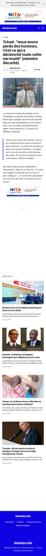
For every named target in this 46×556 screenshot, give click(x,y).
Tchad (5, 37)
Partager (37, 70)
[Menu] (43, 28)
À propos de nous (34, 522)
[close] (43, 4)
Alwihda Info (9, 28)
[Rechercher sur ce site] (39, 28)
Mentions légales (23, 525)
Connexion (9, 522)
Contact (20, 522)
